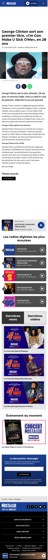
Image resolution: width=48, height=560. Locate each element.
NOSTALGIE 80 (23, 300)
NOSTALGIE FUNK (24, 287)
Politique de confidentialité (31, 548)
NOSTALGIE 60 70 (24, 275)
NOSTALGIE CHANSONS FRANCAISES (25, 225)
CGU (40, 546)
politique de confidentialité (31, 482)
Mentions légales (30, 546)
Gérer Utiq (16, 550)
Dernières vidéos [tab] (35, 317)
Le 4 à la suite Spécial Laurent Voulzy (18, 406)
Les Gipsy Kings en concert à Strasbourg (17, 447)
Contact (19, 546)
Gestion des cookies (29, 550)
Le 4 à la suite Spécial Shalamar (16, 351)
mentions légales (18, 482)
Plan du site (10, 546)
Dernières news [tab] (13, 317)
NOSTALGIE (22, 249)
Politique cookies (13, 548)
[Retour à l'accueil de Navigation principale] (11, 3)
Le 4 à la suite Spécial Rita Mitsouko (18, 378)
